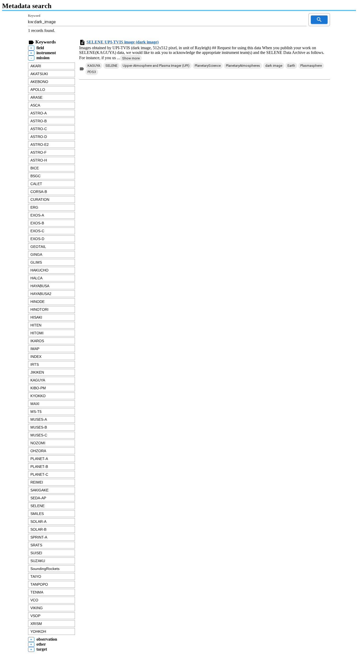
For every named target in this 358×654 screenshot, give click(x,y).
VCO (34, 600)
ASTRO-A (38, 113)
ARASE (36, 97)
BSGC (35, 176)
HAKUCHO (39, 270)
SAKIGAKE (39, 490)
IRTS (34, 364)
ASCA (35, 105)
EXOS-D (37, 239)
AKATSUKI (39, 74)
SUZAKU (37, 561)
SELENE (37, 506)
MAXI (34, 404)
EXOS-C (37, 231)
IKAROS (37, 341)
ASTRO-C (38, 129)
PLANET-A (39, 459)
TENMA (36, 592)
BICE (34, 168)
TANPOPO (39, 584)
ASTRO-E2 (39, 144)
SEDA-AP (38, 498)
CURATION (39, 199)
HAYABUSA (39, 286)
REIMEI (36, 482)
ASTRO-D (38, 137)
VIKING (36, 608)
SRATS (36, 545)
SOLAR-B (38, 529)
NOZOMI (37, 443)
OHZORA (38, 451)
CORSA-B (38, 192)
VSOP (35, 616)
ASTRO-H (38, 160)
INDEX (35, 356)
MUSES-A (38, 419)
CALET (36, 184)
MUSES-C (38, 435)
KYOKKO (38, 396)
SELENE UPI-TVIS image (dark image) (122, 42)
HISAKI (36, 317)
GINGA (36, 254)
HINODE (37, 302)
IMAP (34, 349)
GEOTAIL (38, 247)
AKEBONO (39, 82)
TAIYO (35, 576)
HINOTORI (39, 309)
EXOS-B (37, 223)
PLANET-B (39, 466)
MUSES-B (38, 427)
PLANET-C (39, 474)
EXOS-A (37, 215)
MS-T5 (36, 411)
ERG (34, 207)
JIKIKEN (37, 372)
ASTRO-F (38, 152)
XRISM (36, 624)
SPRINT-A (38, 537)
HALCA (36, 278)
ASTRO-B (38, 121)
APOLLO (37, 89)
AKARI (35, 66)
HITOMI (37, 333)
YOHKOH (38, 631)
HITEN (35, 325)
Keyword (34, 16)
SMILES (37, 514)
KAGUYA (37, 380)
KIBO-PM (38, 388)
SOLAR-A (38, 521)
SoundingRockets (44, 569)
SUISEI (36, 553)
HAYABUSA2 (40, 294)
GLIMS (36, 262)
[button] (131, 58)
